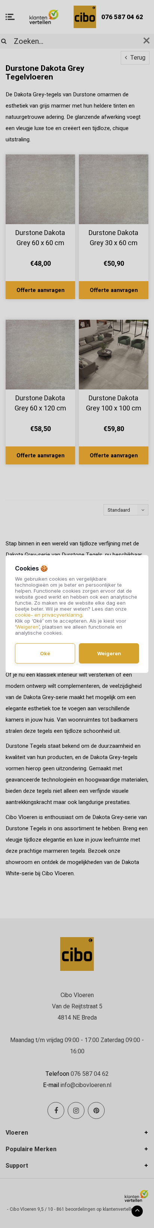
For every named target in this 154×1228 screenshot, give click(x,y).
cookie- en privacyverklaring (48, 615)
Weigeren (27, 627)
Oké (45, 653)
